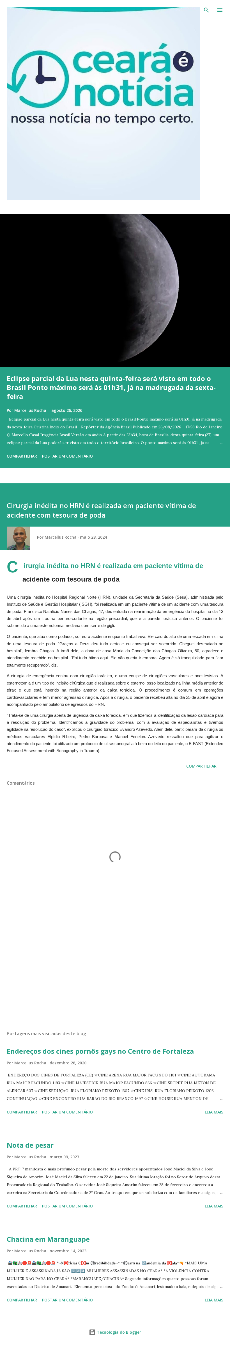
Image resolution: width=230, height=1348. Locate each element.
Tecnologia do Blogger (118, 1332)
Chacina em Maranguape (48, 1239)
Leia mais (214, 1112)
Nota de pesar (30, 1145)
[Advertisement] (115, 973)
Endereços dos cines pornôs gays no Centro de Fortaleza (100, 1051)
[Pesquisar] (206, 10)
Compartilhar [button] (22, 456)
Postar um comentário (67, 456)
